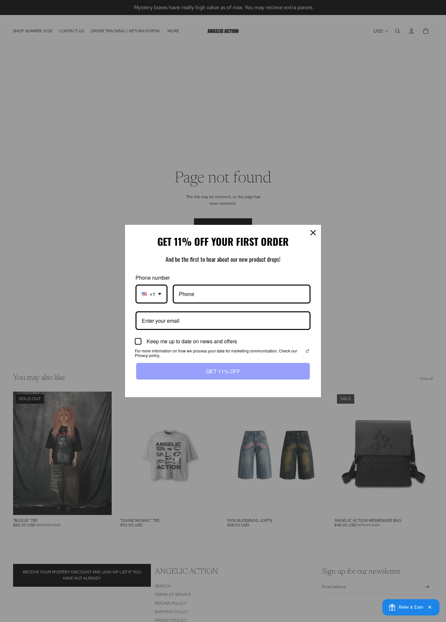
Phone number (152, 277)
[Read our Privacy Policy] (307, 351)
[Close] (313, 233)
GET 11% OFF (223, 371)
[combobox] (151, 294)
